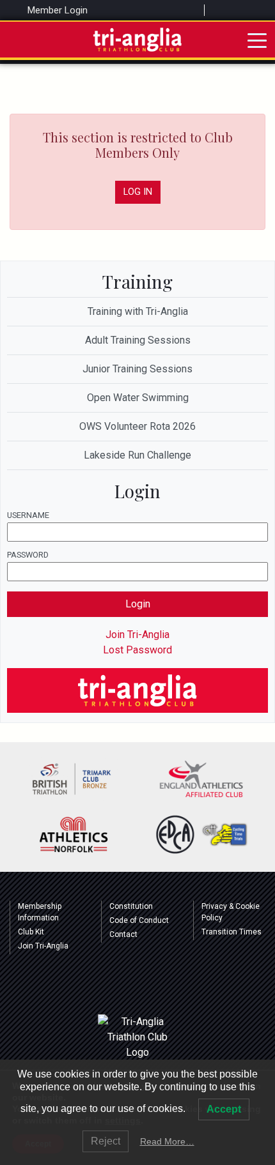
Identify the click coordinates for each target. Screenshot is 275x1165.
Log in (137, 192)
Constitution (131, 906)
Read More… (167, 1141)
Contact (123, 934)
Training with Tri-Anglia (138, 311)
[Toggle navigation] (257, 39)
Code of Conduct (139, 920)
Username (28, 515)
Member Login (56, 10)
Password (28, 555)
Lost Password (137, 650)
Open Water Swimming (138, 398)
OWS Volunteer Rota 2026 (137, 426)
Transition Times (231, 931)
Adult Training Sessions (138, 340)
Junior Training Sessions (137, 369)
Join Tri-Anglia (137, 634)
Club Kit (31, 931)
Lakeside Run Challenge (137, 455)
